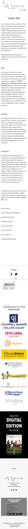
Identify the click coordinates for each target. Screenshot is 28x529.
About (14, 468)
